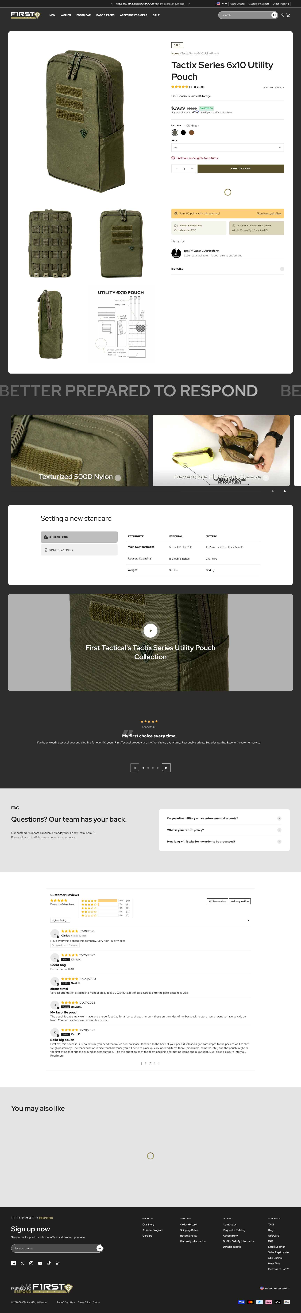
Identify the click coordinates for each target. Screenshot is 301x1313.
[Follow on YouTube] (40, 1263)
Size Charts (275, 1258)
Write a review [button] (217, 901)
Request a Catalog (234, 1230)
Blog (270, 1230)
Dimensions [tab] (58, 536)
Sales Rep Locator (279, 1252)
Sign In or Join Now (269, 213)
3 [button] (150, 1063)
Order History (188, 1224)
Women (66, 15)
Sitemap (96, 1302)
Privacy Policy (84, 1302)
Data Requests (232, 1247)
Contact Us (230, 1224)
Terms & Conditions (66, 1302)
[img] (70, 931)
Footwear (83, 15)
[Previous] (112, 4)
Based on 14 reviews (62, 904)
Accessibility (230, 1235)
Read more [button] (57, 1055)
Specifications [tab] (61, 549)
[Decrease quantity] (177, 169)
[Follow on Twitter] (22, 1263)
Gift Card (273, 1235)
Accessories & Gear (133, 15)
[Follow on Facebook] (13, 1263)
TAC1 (271, 1224)
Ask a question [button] (240, 901)
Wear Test (274, 1263)
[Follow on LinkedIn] (58, 1263)
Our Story (148, 1224)
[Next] (189, 4)
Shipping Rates (189, 1230)
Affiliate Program (152, 1230)
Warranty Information (193, 1241)
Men (52, 15)
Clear (265, 15)
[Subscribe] (100, 1248)
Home (175, 53)
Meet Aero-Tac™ (278, 1269)
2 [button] (146, 1063)
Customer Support (259, 3)
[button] (180, 87)
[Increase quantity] (192, 169)
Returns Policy (188, 1235)
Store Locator (237, 3)
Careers (147, 1235)
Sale (156, 15)
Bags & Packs (105, 15)
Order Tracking (281, 3)
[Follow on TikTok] (49, 1263)
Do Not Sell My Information (239, 1241)
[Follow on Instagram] (31, 1263)
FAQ (270, 1241)
